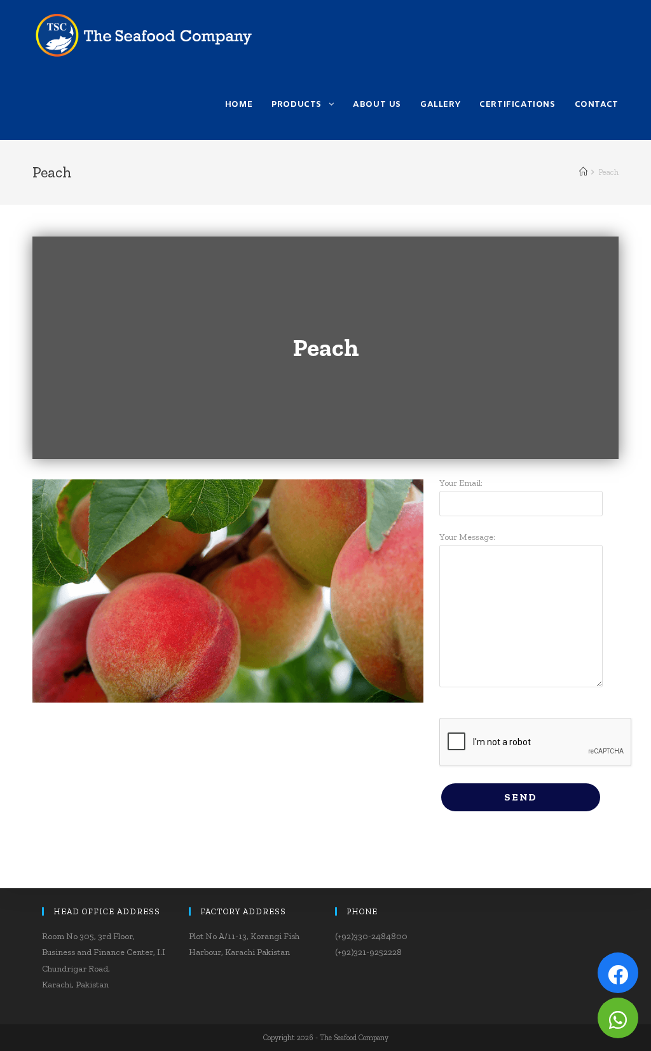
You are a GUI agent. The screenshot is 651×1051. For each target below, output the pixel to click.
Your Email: (461, 482)
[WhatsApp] (618, 1018)
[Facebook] (618, 972)
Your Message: (467, 537)
